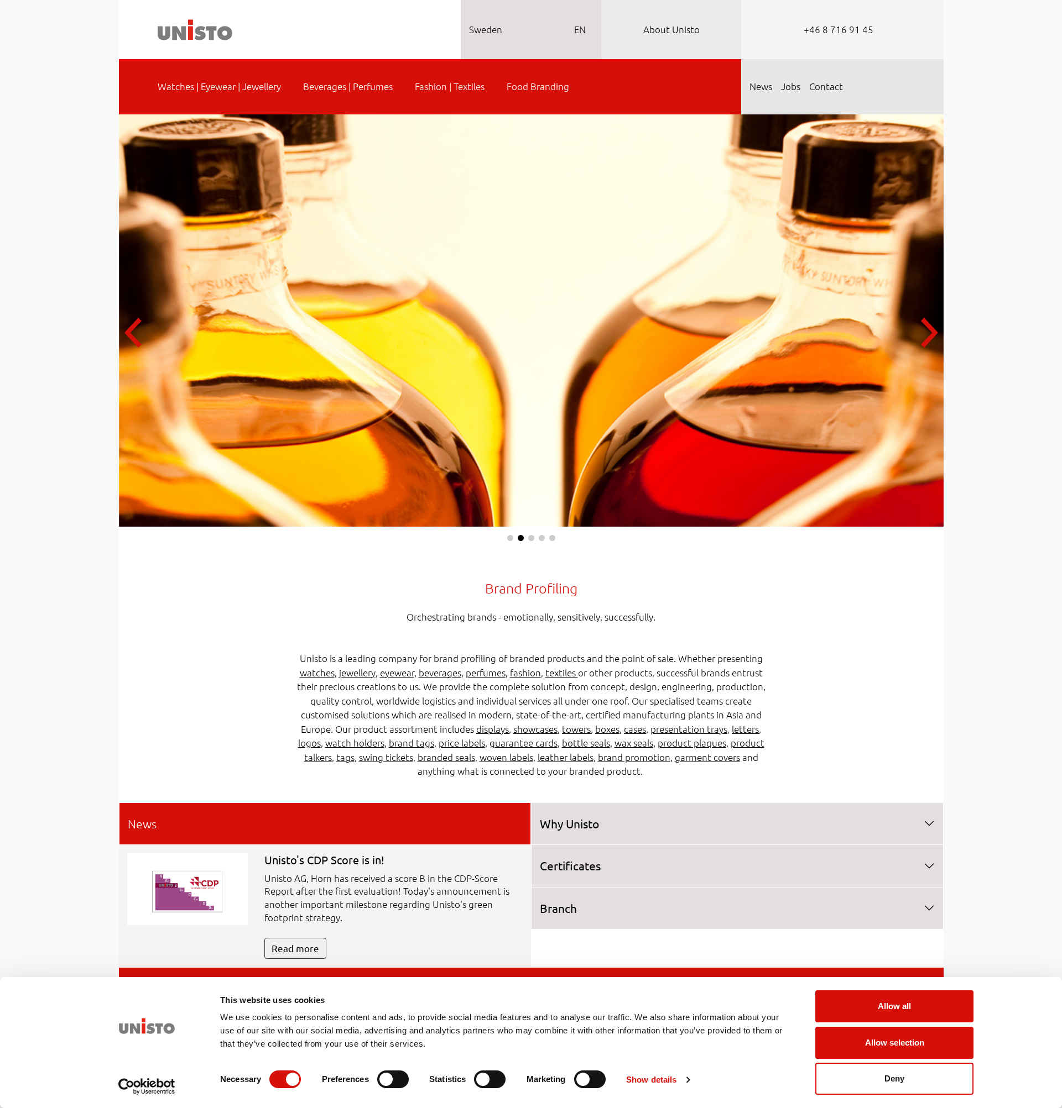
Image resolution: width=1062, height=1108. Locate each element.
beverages (440, 672)
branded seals (446, 757)
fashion (525, 672)
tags (345, 757)
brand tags (411, 743)
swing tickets (386, 757)
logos (309, 743)
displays (492, 729)
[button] (510, 538)
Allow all (894, 1006)
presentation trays (688, 729)
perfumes (486, 672)
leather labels (566, 757)
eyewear (397, 672)
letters (745, 729)
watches (317, 672)
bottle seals (586, 743)
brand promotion (634, 757)
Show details (651, 1079)
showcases (535, 729)
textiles (561, 672)
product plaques (692, 743)
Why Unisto (569, 823)
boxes (607, 729)
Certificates (570, 865)
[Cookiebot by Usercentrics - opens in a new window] (146, 1086)
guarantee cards (524, 743)
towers (576, 729)
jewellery (357, 672)
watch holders (354, 743)
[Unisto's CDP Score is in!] (187, 888)
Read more (295, 948)
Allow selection (894, 1042)
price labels (462, 743)
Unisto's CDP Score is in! (324, 860)
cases (635, 729)
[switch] (393, 1079)
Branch (558, 908)
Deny (894, 1078)
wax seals (634, 743)
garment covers (707, 757)
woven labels (506, 757)
